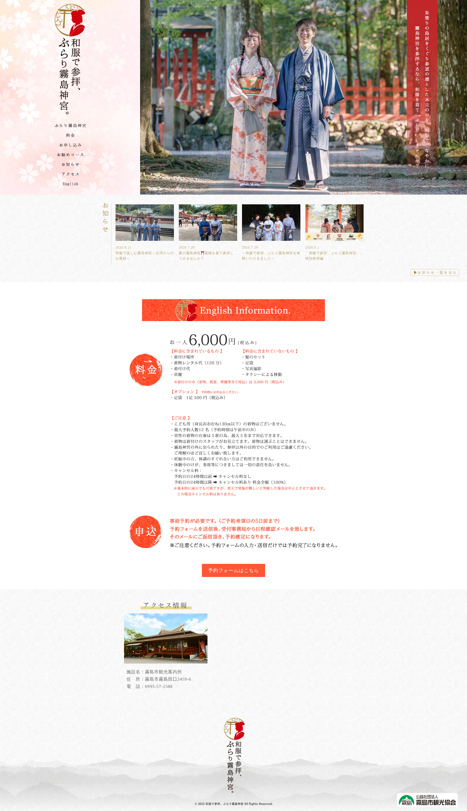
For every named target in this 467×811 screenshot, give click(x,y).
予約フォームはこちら (233, 570)
